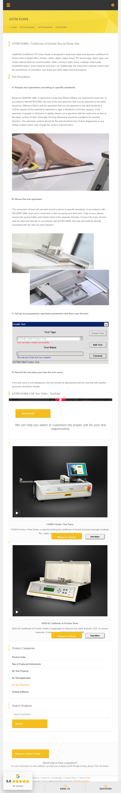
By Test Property (20, 671)
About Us (46, 778)
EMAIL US (65, 789)
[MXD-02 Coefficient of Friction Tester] (16, 614)
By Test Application (21, 678)
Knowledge (57, 778)
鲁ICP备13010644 (81, 781)
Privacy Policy (71, 778)
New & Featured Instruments (26, 664)
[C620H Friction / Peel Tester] (16, 515)
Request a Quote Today (27, 753)
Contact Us (34, 778)
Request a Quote (67, 537)
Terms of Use (84, 778)
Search (19, 723)
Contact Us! (28, 413)
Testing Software (20, 692)
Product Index (19, 657)
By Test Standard (20, 685)
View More (95, 537)
